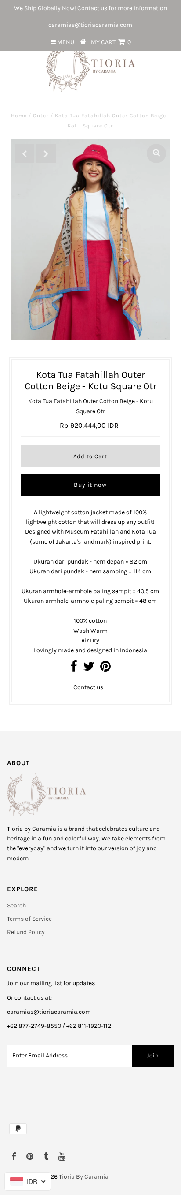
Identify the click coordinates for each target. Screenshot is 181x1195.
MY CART (111, 42)
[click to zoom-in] (156, 153)
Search (16, 905)
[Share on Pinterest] (105, 668)
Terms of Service (29, 918)
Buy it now (90, 485)
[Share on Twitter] (88, 668)
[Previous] (24, 153)
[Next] (46, 153)
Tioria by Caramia (84, 1176)
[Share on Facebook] (73, 668)
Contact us (88, 687)
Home (19, 115)
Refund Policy (26, 932)
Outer (41, 115)
